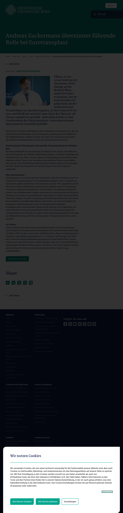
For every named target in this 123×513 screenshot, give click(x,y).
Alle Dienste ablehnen (47, 501)
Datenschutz (107, 491)
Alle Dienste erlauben (21, 501)
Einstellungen (70, 501)
